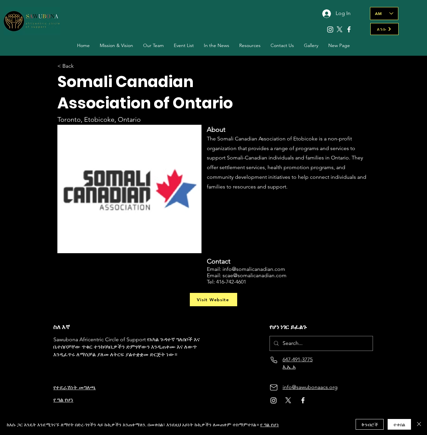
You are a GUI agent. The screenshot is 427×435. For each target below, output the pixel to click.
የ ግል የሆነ (269, 424)
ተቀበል (399, 424)
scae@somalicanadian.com (255, 275)
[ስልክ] (274, 359)
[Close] (419, 424)
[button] (153, 45)
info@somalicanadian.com (254, 269)
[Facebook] (349, 29)
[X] (340, 29)
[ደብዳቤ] (274, 387)
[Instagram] (330, 29)
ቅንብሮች (369, 424)
